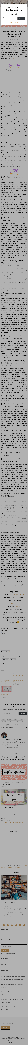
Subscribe (21, 18)
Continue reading (14, 22)
